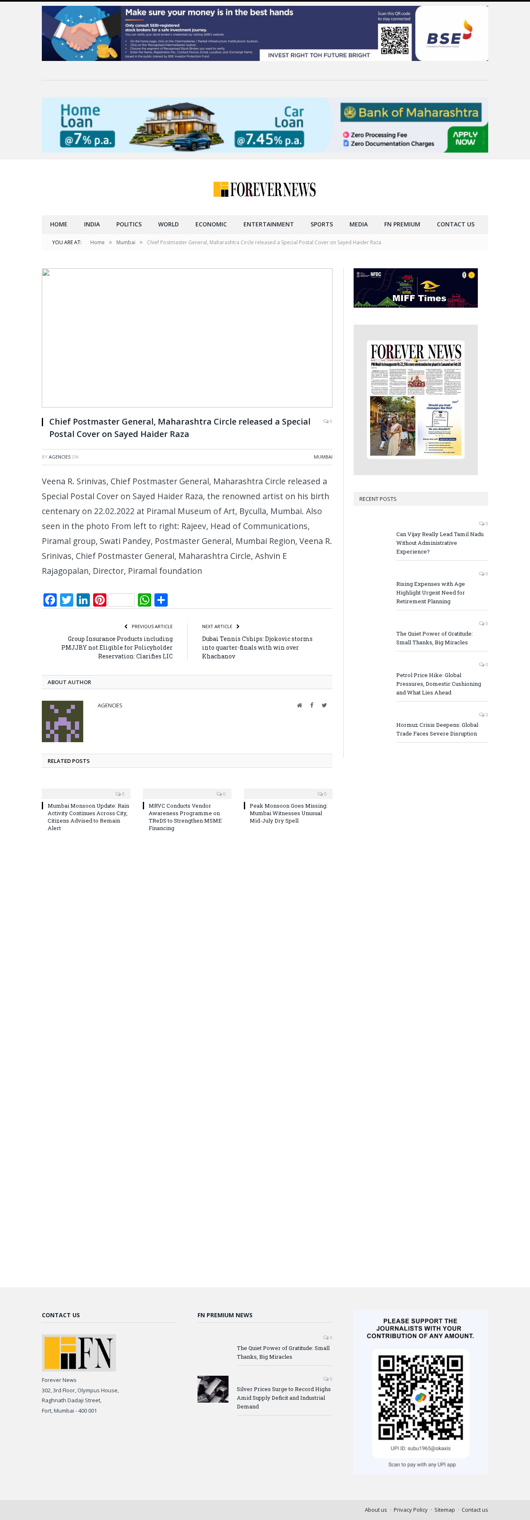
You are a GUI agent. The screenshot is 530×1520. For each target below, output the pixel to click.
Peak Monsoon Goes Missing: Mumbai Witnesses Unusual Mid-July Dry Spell (289, 813)
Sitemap (444, 1509)
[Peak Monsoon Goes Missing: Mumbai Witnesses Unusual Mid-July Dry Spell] (288, 788)
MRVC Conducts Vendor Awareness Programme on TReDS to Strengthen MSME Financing (185, 817)
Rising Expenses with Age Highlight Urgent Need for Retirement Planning (430, 592)
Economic (211, 224)
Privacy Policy (411, 1509)
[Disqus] (187, 950)
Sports (322, 224)
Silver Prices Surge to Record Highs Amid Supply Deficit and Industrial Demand (284, 1397)
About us (376, 1509)
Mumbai (323, 457)
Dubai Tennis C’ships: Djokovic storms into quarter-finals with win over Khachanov (257, 647)
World (168, 224)
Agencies (59, 457)
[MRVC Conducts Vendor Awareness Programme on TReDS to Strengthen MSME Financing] (187, 788)
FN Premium (402, 224)
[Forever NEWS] (265, 187)
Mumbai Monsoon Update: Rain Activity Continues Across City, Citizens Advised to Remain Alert (88, 817)
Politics (129, 224)
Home (58, 224)
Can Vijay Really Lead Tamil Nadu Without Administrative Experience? (440, 542)
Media (358, 224)
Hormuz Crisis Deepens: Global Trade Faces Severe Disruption (437, 729)
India (92, 224)
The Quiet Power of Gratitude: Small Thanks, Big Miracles (434, 638)
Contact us (456, 224)
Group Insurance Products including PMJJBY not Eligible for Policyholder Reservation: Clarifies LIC (117, 647)
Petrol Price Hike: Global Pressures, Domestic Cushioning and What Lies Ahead (438, 683)
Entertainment (268, 224)
